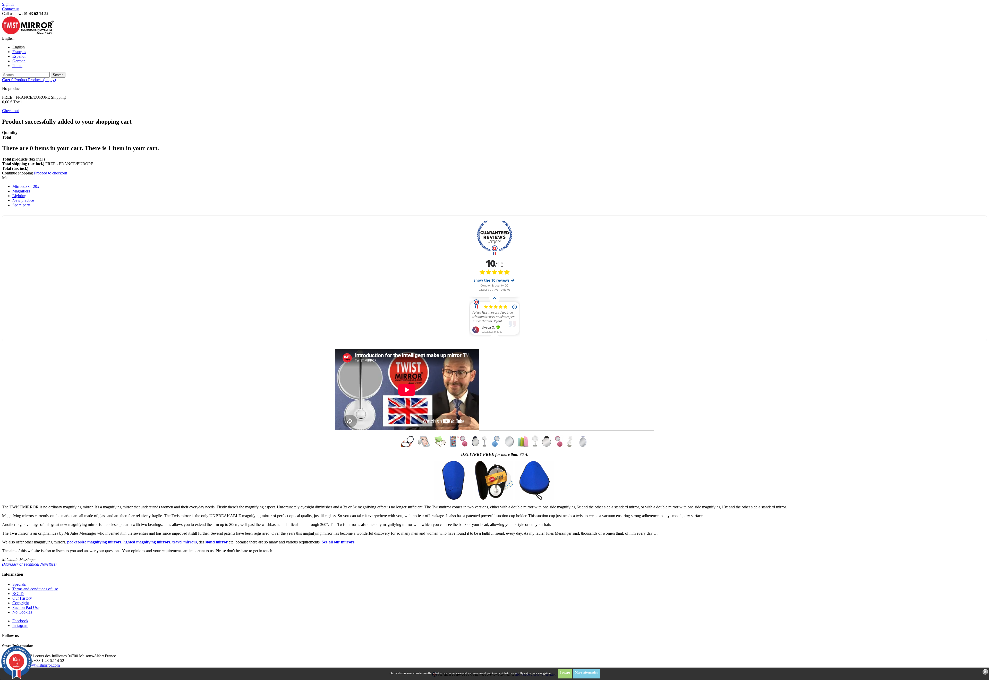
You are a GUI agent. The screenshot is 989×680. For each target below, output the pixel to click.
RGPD (18, 593)
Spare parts (21, 205)
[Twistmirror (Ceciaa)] (28, 33)
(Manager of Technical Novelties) (29, 564)
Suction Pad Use (25, 607)
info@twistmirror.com (42, 665)
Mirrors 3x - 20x (25, 186)
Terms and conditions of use (35, 589)
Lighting (19, 196)
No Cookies (22, 612)
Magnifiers (21, 191)
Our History (22, 598)
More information (586, 672)
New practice (23, 200)
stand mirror (216, 542)
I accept (565, 672)
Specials (19, 584)
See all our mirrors (338, 542)
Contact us (10, 9)
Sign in (8, 4)
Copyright (20, 603)
